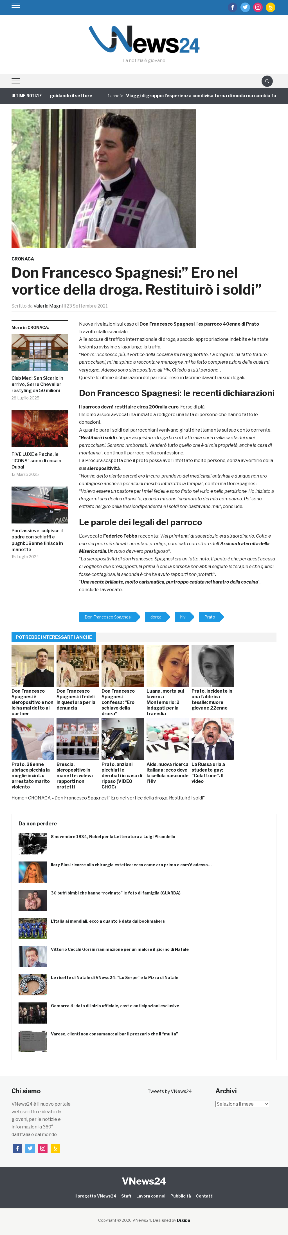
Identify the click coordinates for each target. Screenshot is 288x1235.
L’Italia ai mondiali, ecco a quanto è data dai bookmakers (108, 921)
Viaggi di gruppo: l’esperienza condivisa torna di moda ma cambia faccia (185, 95)
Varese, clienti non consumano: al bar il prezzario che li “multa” (114, 1033)
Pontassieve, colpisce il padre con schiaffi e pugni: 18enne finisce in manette (37, 540)
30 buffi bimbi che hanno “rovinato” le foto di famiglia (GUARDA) (116, 893)
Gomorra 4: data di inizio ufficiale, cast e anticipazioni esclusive (115, 1005)
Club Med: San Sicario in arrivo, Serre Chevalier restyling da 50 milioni (37, 384)
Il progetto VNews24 (95, 1196)
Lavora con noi (150, 1196)
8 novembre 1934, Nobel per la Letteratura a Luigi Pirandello (113, 836)
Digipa (183, 1220)
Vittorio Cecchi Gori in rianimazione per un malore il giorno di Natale (120, 949)
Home (18, 798)
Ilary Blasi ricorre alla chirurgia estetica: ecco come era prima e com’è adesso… (131, 864)
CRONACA (23, 259)
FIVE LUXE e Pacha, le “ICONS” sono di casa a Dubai (36, 461)
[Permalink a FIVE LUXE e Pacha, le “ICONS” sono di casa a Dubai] (40, 431)
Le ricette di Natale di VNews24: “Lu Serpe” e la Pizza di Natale (114, 977)
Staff (126, 1196)
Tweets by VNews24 (170, 1091)
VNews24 (144, 1181)
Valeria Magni (48, 306)
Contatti (204, 1196)
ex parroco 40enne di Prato (228, 324)
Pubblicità (180, 1196)
